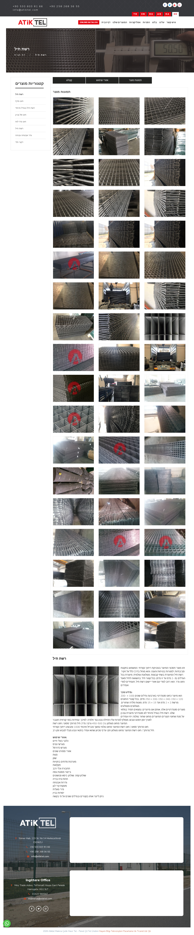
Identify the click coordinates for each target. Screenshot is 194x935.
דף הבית (106, 22)
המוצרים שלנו (120, 22)
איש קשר (171, 22)
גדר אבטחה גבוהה (23, 135)
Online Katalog (89, 22)
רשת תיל (19, 94)
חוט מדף (19, 101)
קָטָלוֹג (69, 80)
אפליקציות (134, 22)
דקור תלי (19, 142)
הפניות (146, 22)
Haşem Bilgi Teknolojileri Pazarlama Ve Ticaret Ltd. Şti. (125, 931)
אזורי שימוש (102, 80)
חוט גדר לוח (20, 121)
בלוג (154, 22)
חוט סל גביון (20, 114)
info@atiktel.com (40, 856)
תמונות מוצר (135, 80)
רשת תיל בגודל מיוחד (25, 108)
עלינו (161, 22)
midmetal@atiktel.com (40, 898)
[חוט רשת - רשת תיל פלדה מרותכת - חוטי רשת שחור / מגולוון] (32, 22)
